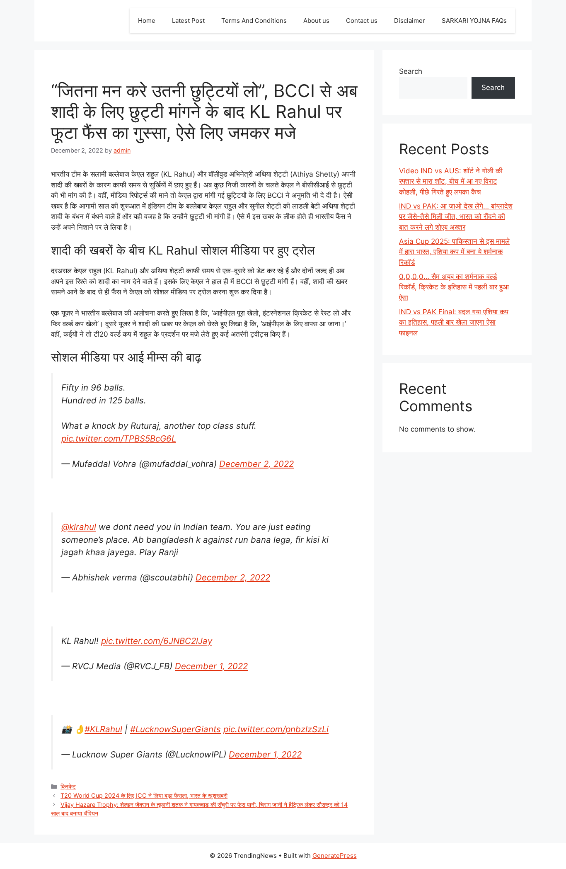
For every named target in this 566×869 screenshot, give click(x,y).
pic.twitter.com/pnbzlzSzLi (276, 729)
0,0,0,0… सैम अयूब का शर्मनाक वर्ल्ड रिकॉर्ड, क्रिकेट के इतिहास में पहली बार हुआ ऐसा (454, 287)
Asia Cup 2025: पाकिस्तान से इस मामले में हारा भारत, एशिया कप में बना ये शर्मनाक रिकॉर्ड (454, 252)
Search (410, 71)
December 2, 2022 (256, 464)
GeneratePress (334, 855)
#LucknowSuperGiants (175, 729)
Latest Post (188, 20)
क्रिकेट (68, 786)
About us (316, 20)
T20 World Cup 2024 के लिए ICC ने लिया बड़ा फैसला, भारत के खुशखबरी (143, 795)
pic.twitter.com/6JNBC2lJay (156, 641)
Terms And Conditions (254, 20)
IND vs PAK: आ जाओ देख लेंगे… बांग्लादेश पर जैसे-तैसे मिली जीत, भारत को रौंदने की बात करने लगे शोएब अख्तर (456, 216)
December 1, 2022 (211, 666)
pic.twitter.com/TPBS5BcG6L (118, 438)
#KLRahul (103, 729)
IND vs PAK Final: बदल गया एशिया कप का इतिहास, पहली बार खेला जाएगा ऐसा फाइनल (453, 322)
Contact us (361, 20)
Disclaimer (409, 20)
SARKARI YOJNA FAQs (474, 20)
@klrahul (78, 527)
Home (146, 20)
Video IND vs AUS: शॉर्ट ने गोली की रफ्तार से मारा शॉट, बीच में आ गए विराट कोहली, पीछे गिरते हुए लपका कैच (451, 181)
